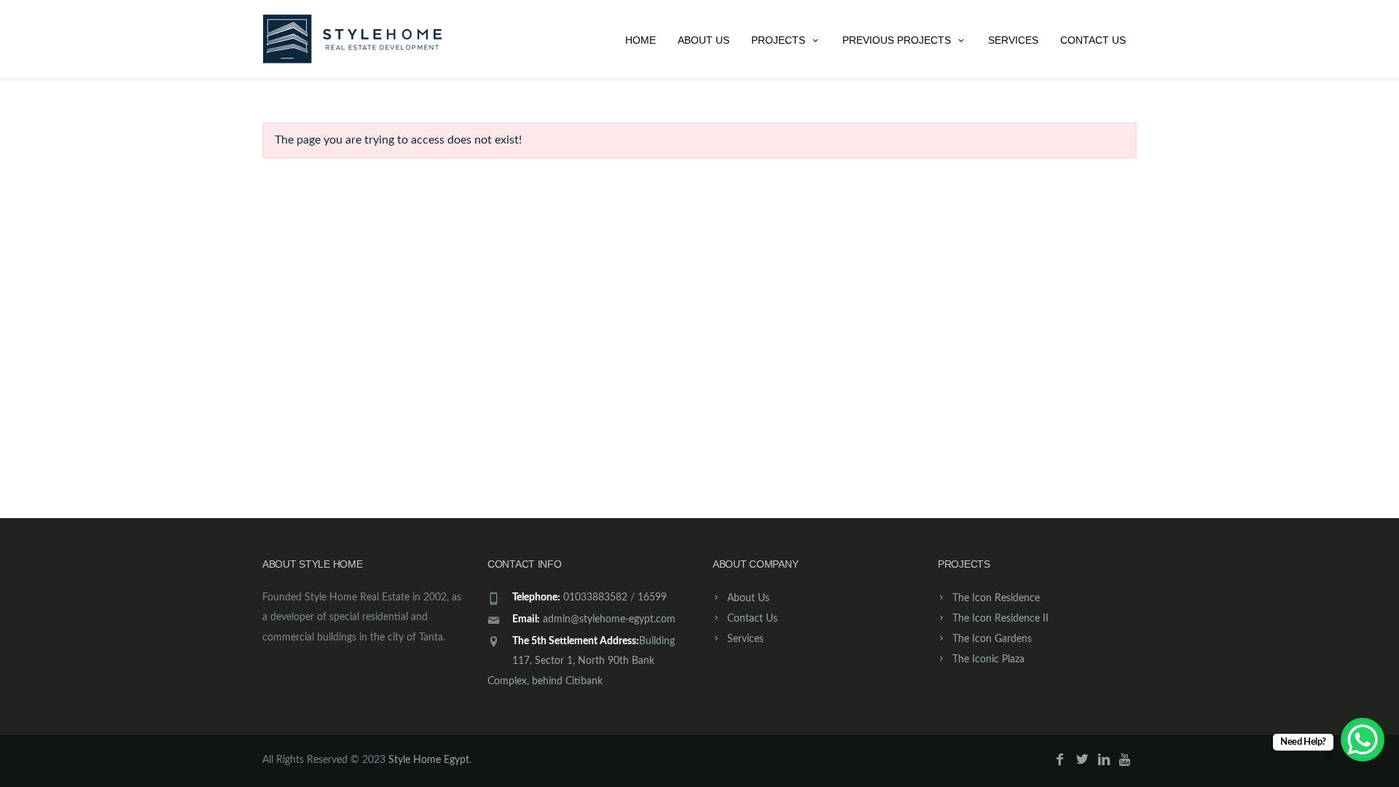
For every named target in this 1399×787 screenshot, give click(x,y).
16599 (652, 597)
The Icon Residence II (1000, 619)
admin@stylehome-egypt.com (609, 619)
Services (1013, 40)
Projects (778, 40)
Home (640, 40)
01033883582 (595, 597)
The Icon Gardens (992, 639)
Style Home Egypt (428, 760)
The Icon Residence (996, 598)
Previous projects (896, 40)
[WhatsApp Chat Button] (1362, 739)
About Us (703, 40)
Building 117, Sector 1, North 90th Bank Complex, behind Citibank (581, 661)
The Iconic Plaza (988, 659)
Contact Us (1093, 40)
